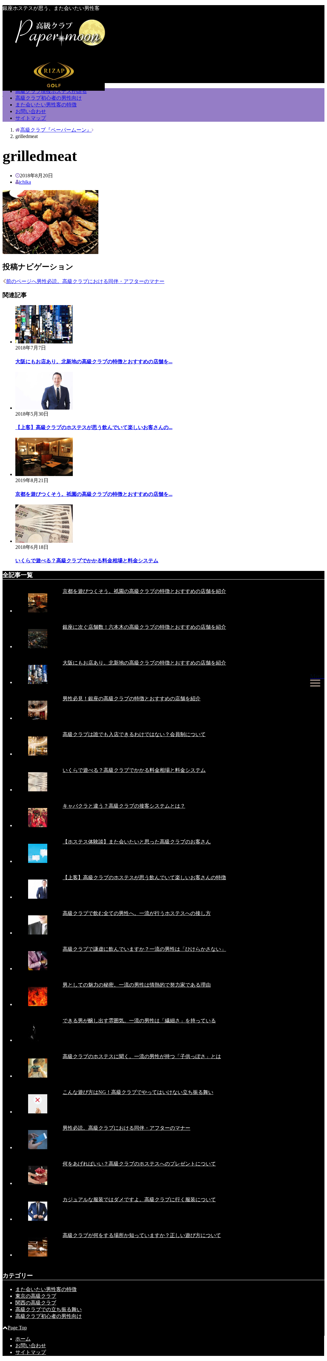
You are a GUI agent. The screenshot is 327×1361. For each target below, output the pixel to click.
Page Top (17, 1327)
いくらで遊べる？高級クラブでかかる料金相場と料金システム (86, 560)
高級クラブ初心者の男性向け (48, 98)
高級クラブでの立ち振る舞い (48, 1309)
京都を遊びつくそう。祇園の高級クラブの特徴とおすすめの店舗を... (93, 494)
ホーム (23, 1339)
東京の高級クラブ (35, 1296)
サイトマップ (30, 118)
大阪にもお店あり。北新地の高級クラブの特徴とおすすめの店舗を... (93, 361)
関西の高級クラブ (35, 1302)
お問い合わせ (30, 111)
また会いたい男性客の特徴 (46, 104)
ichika (25, 182)
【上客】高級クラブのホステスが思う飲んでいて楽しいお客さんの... (93, 427)
